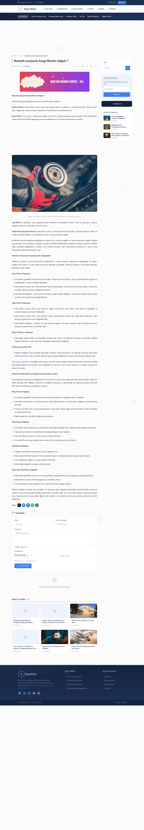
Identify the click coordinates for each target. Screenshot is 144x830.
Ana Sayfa (49, 9)
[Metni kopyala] (83, 66)
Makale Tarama (106, 16)
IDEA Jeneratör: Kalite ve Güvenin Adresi (83, 621)
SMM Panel (29, 685)
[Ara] (127, 68)
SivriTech (123, 702)
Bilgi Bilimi (30, 674)
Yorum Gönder (24, 566)
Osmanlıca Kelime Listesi (56, 16)
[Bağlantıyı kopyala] (37, 505)
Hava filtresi (27, 116)
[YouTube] (34, 693)
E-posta (61, 520)
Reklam (113, 9)
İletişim (101, 9)
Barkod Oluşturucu (93, 16)
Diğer (21, 55)
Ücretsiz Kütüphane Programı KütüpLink (118, 117)
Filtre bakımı (16, 362)
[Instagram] (29, 693)
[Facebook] (19, 693)
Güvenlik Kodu (18, 551)
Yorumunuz (17, 529)
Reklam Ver (118, 104)
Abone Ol (117, 94)
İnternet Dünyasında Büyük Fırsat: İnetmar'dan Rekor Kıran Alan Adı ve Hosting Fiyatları (54, 621)
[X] (24, 693)
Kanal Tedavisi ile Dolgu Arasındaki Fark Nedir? (83, 647)
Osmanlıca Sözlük (71, 16)
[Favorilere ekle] (95, 66)
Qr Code (82, 16)
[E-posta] (39, 693)
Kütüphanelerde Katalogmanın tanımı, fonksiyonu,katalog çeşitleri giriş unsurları (120, 126)
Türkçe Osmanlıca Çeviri (38, 16)
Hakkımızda (63, 9)
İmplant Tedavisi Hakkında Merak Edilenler (53, 647)
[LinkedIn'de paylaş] (28, 505)
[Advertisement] (72, 34)
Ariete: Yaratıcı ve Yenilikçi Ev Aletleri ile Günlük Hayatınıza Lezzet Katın (25, 647)
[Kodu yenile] (32, 556)
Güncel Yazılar (78, 9)
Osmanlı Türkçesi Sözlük (74, 684)
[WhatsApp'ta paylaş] (32, 505)
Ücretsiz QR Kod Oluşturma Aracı (77, 688)
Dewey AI (107, 688)
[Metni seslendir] (87, 66)
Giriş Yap (113, 2)
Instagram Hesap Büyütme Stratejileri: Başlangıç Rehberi (23, 621)
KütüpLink (108, 676)
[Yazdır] (91, 66)
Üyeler (91, 9)
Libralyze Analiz (110, 680)
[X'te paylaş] (19, 505)
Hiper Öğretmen (109, 684)
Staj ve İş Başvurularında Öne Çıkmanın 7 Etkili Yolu (120, 134)
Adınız (16, 520)
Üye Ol (123, 2)
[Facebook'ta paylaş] (23, 505)
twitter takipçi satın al (41, 685)
